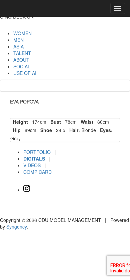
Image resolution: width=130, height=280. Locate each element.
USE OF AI (24, 73)
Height (19, 121)
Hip (15, 130)
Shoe (45, 130)
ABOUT (21, 59)
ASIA (18, 46)
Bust (54, 121)
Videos (32, 165)
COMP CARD (37, 172)
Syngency (16, 226)
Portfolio (37, 152)
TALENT (22, 53)
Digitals (34, 158)
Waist (85, 121)
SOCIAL (21, 66)
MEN (18, 39)
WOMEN (22, 33)
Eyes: (105, 130)
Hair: (73, 130)
